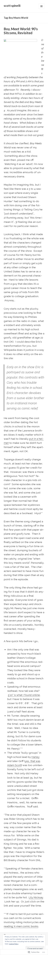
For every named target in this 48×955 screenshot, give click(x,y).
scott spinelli (12, 5)
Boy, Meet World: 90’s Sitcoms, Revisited (21, 31)
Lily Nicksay (36, 897)
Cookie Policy (14, 944)
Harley (35, 757)
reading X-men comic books (21, 926)
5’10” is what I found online (24, 695)
